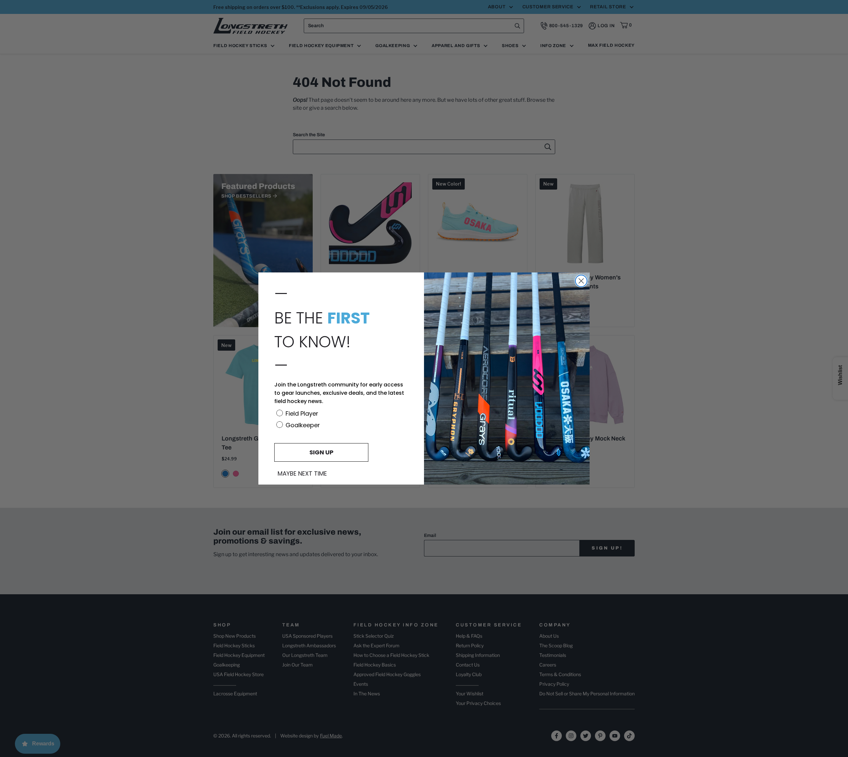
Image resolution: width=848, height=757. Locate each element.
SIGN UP (321, 452)
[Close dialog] (581, 281)
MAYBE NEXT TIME (302, 474)
